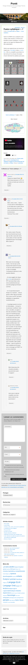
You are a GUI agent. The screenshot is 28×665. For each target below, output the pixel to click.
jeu (6, 582)
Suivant (23, 27)
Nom (6, 447)
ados (7, 567)
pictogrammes (20, 597)
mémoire (5, 595)
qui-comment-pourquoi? (14, 548)
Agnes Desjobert (19, 567)
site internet (12, 600)
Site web (6, 461)
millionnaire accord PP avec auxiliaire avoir (13, 534)
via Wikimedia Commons (14, 653)
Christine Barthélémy (9, 571)
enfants (19, 576)
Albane (17, 31)
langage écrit (19, 585)
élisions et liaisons (8, 539)
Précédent (17, 27)
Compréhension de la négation (10, 528)
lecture (5, 588)
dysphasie (14, 576)
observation (18, 595)
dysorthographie (7, 576)
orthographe (6, 597)
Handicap (19, 579)
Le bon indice (7, 525)
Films (11, 551)
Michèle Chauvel (14, 593)
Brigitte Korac (15, 569)
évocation (12, 602)
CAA (19, 569)
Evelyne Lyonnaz (9, 579)
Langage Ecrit (12, 161)
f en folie (12, 50)
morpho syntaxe (21, 593)
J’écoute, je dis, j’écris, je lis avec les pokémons (14, 526)
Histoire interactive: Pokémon (10, 532)
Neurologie (11, 595)
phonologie (17, 161)
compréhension (20, 571)
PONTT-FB (6, 609)
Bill (11, 569)
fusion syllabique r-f (11, 115)
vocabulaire (5, 602)
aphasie (5, 569)
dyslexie (13, 574)
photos (15, 597)
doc (9, 573)
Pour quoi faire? (7, 529)
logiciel (15, 588)
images (4, 582)
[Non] (26, 660)
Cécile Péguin (5, 573)
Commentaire (8, 426)
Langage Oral (9, 585)
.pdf (4, 567)
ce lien (9, 279)
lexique (10, 588)
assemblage (13, 160)
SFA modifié (6, 523)
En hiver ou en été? (8, 531)
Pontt (14, 3)
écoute (9, 602)
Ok (14, 662)
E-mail (6, 454)
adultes (12, 567)
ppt (4, 600)
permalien (21, 163)
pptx (21, 161)
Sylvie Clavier (19, 600)
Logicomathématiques (9, 590)
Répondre (6, 190)
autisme (8, 569)
